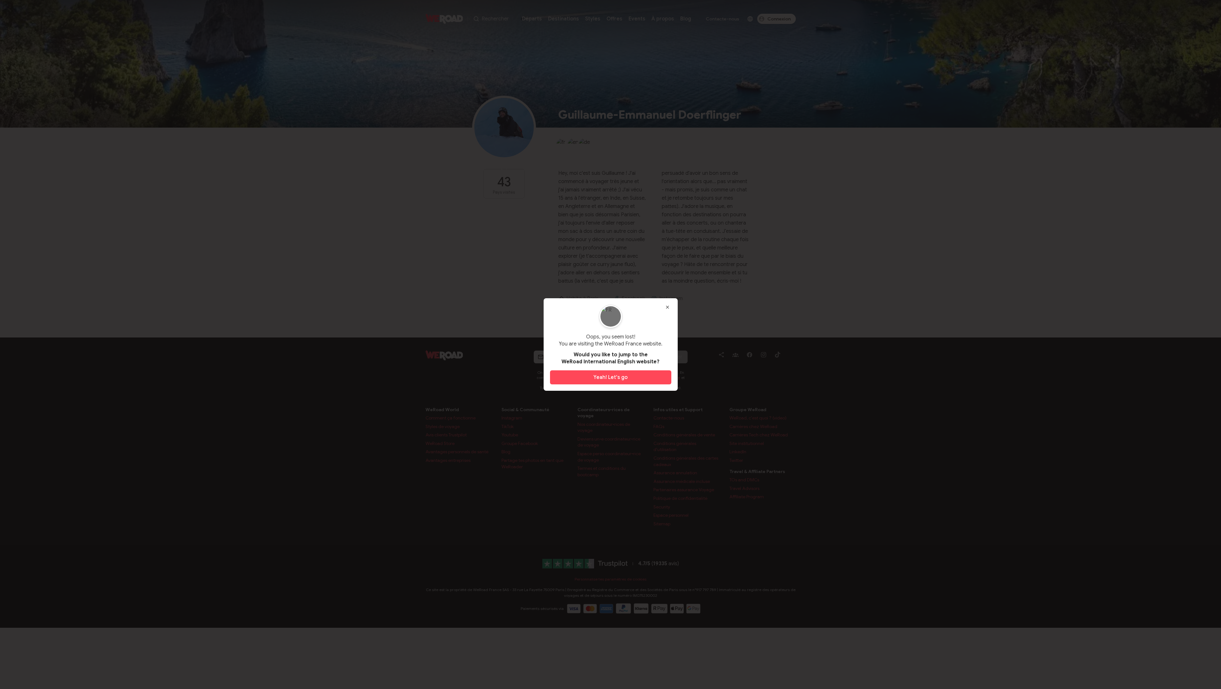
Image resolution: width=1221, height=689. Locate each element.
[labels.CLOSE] (667, 307)
